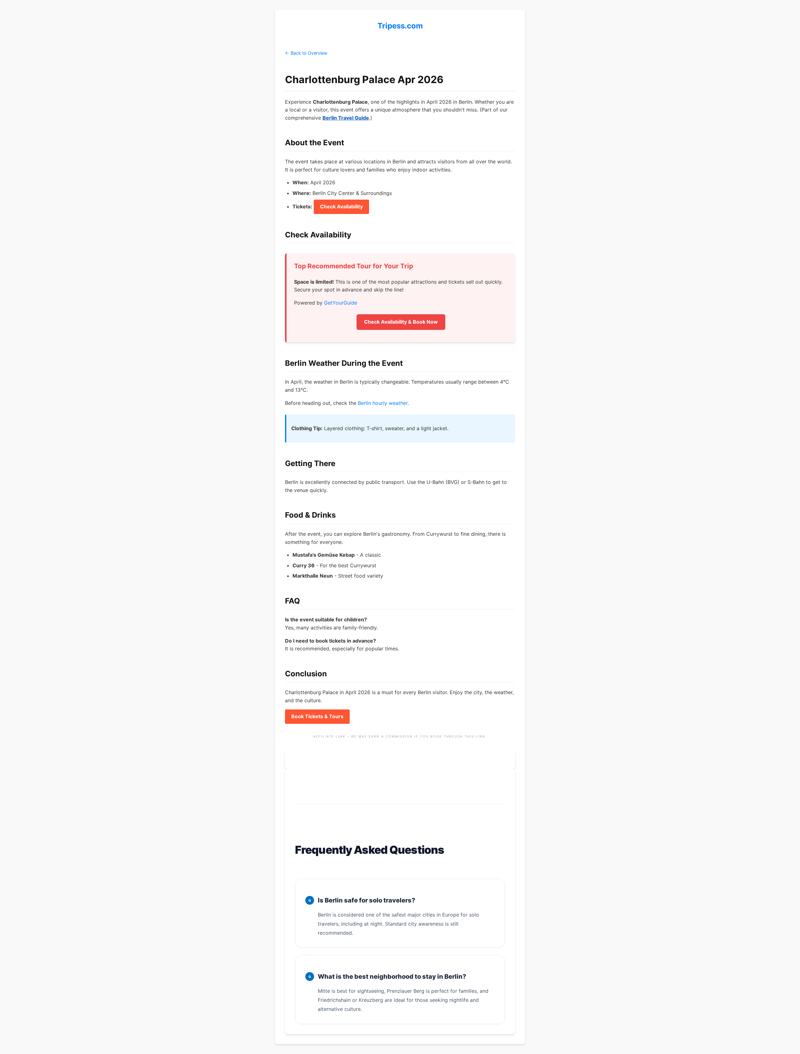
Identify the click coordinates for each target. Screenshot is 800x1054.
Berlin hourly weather (383, 403)
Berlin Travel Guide (345, 118)
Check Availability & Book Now (401, 322)
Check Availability (341, 206)
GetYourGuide (340, 303)
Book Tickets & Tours (317, 716)
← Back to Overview (306, 53)
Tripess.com (400, 25)
